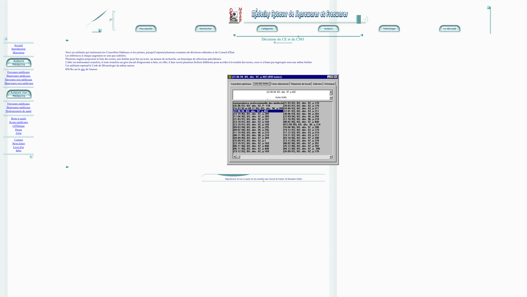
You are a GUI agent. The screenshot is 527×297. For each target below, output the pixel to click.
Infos (18, 150)
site (83, 69)
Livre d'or (18, 147)
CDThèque (19, 125)
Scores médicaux (18, 122)
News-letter (18, 143)
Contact (18, 139)
